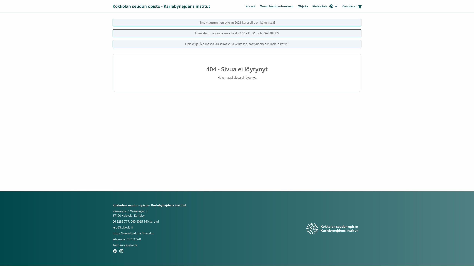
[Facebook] (116, 252)
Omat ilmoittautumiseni (276, 6)
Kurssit (250, 6)
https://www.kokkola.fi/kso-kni (133, 233)
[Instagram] (122, 252)
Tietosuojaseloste (125, 245)
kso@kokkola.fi (123, 227)
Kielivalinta (320, 6)
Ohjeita (303, 6)
